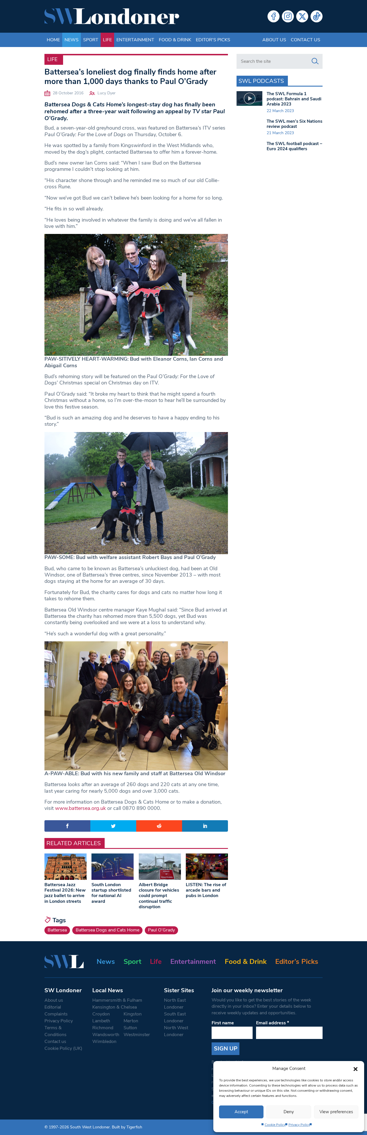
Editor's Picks (213, 40)
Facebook (274, 16)
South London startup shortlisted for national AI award (111, 893)
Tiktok (317, 16)
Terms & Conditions (55, 1031)
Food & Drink (175, 40)
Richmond (102, 1028)
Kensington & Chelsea (114, 1007)
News (72, 40)
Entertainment (135, 40)
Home (53, 40)
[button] (355, 1068)
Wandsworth (105, 1035)
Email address (272, 1023)
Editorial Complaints (56, 1010)
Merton (131, 1021)
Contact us (305, 40)
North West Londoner (176, 1031)
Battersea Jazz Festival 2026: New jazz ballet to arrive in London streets (65, 893)
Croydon (101, 1014)
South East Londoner (175, 1017)
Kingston (133, 1014)
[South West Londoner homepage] (111, 16)
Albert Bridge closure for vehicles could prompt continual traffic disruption (159, 896)
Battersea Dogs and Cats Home (107, 930)
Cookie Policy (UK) (63, 1048)
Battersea (57, 930)
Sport (90, 40)
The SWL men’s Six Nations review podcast (294, 123)
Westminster (137, 1035)
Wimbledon (104, 1041)
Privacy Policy (299, 1124)
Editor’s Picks (296, 961)
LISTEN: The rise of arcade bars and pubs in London (206, 890)
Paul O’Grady (161, 930)
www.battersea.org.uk (80, 808)
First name (223, 1023)
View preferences (336, 1112)
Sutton (130, 1028)
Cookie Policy (275, 1124)
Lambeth (101, 1021)
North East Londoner (175, 1003)
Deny (289, 1112)
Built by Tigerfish (127, 1127)
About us (274, 40)
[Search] (315, 61)
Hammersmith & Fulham (117, 1000)
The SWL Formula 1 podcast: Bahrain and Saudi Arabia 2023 (294, 99)
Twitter (302, 16)
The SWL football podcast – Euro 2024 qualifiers (294, 146)
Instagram (288, 16)
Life (107, 40)
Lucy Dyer (106, 93)
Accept (241, 1112)
